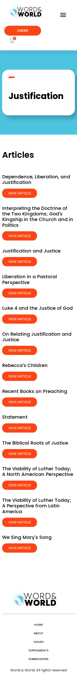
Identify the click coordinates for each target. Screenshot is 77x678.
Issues (39, 642)
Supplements (38, 650)
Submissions (38, 659)
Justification (36, 96)
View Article (19, 193)
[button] (63, 15)
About (38, 633)
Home (38, 625)
